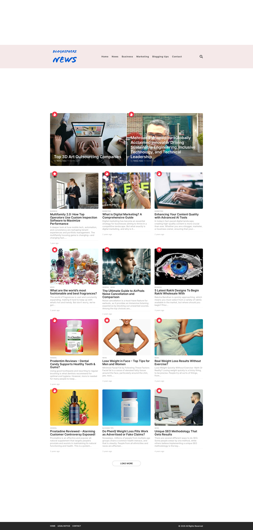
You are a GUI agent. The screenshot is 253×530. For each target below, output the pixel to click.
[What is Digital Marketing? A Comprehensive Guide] (126, 190)
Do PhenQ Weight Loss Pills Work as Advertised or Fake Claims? (125, 433)
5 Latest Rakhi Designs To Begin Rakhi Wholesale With (177, 292)
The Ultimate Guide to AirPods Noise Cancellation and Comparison (123, 294)
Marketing (142, 56)
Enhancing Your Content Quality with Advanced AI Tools (177, 216)
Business (127, 56)
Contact (177, 56)
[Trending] (159, 249)
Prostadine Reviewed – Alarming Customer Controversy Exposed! (72, 433)
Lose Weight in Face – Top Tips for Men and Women (126, 362)
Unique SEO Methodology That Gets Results (176, 433)
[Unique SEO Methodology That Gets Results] (179, 407)
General (105, 287)
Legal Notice (64, 526)
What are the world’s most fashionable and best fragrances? (73, 292)
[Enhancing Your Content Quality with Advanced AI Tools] (179, 190)
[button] (201, 56)
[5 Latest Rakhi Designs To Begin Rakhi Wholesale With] (179, 267)
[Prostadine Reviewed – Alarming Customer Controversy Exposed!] (74, 407)
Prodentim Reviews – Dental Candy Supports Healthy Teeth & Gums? (72, 364)
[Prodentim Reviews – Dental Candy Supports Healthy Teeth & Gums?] (74, 337)
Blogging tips (160, 56)
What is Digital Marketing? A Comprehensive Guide (122, 216)
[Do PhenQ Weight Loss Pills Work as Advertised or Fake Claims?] (126, 407)
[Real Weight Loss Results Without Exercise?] (179, 337)
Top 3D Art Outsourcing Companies (87, 156)
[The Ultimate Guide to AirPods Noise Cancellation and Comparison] (126, 267)
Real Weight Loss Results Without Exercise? (178, 362)
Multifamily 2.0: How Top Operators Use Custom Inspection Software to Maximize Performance (73, 219)
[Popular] (54, 173)
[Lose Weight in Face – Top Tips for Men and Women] (126, 337)
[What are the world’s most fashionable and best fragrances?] (74, 267)
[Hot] (54, 114)
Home (104, 56)
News (115, 56)
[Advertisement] (126, 22)
